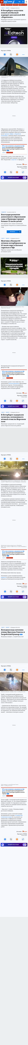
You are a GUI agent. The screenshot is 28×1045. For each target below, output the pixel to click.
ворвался (24, 575)
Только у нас (9, 4)
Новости (3, 4)
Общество (4, 152)
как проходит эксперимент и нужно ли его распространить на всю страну (13, 148)
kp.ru (25, 164)
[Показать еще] (23, 54)
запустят (11, 159)
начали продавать (13, 383)
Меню (1, 1)
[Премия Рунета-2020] (13, 1)
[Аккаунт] (26, 1)
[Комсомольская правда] (8, 2)
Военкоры (16, 4)
